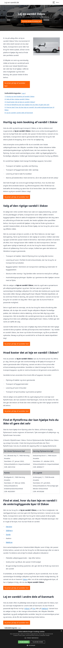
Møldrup (9, 542)
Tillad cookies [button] (24, 642)
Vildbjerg (9, 530)
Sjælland (45, 608)
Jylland (26, 608)
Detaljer (48, 635)
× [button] (61, 631)
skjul (23, 93)
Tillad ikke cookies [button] (38, 642)
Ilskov (25, 579)
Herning (9, 526)
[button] (31, 645)
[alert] (31, 638)
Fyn (34, 608)
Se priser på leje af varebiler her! (31, 21)
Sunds (8, 534)
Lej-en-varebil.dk (11, 2)
